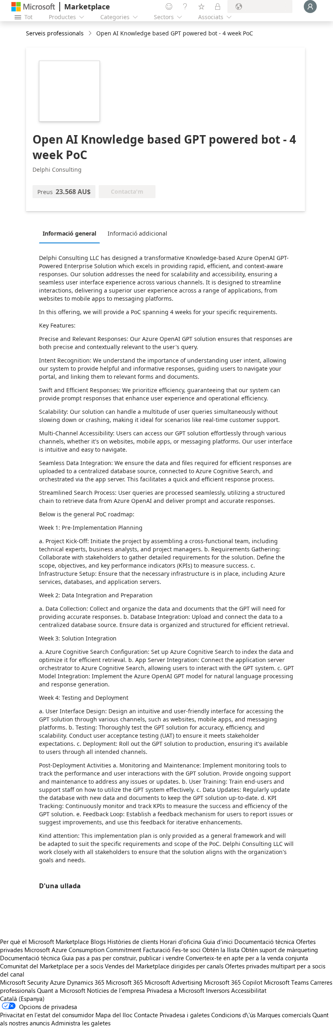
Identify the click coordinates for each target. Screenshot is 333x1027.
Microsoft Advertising (173, 982)
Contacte (146, 1015)
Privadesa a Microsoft (175, 990)
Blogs (98, 941)
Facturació (157, 950)
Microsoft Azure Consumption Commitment (83, 950)
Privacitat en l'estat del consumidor (47, 1015)
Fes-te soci (186, 950)
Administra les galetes (80, 1023)
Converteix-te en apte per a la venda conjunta (247, 958)
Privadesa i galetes (185, 1015)
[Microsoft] (33, 6)
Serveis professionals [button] (55, 33)
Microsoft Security (24, 982)
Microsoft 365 (124, 982)
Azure (57, 982)
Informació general (69, 233)
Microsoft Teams (286, 982)
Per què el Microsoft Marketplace (44, 941)
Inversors (217, 990)
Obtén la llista (221, 950)
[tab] (71, 233)
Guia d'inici (218, 941)
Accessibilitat (248, 990)
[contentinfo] (91, 34)
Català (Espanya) (22, 998)
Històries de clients (132, 941)
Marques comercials (284, 1015)
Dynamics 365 (85, 982)
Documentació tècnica (264, 941)
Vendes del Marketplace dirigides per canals (164, 966)
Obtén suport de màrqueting (279, 950)
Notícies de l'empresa (116, 990)
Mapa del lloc (113, 1015)
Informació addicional (137, 233)
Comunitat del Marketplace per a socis (51, 966)
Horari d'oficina (180, 941)
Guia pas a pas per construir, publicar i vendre (123, 958)
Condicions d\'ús (233, 1015)
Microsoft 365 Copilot (233, 982)
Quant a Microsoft (61, 990)
